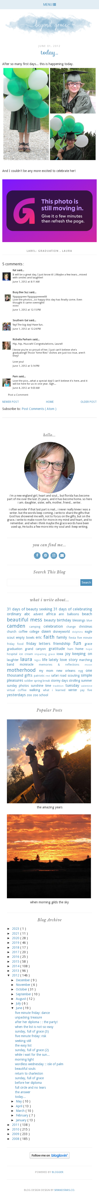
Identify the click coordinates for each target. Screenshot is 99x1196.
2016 (16, 957)
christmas (85, 626)
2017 (16, 952)
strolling (74, 680)
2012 (16, 975)
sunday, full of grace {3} (32, 1031)
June (19, 1008)
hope (89, 649)
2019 (16, 942)
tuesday (72, 685)
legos (37, 660)
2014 (16, 966)
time (48, 685)
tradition (58, 685)
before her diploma (28, 1082)
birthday (64, 620)
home (79, 649)
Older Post (89, 401)
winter (72, 690)
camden (16, 626)
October (22, 989)
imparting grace (45, 654)
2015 (16, 961)
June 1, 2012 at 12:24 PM (27, 328)
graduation (49, 250)
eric (39, 637)
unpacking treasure (28, 1017)
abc (27, 614)
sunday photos (18, 685)
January (21, 1120)
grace (88, 644)
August (21, 999)
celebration (53, 626)
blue (89, 620)
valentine (86, 685)
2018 (16, 947)
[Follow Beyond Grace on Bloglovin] (50, 1157)
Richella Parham (22, 339)
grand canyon (35, 649)
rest (48, 675)
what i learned (54, 690)
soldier (28, 680)
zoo (29, 695)
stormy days (59, 680)
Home (50, 401)
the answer (22, 1092)
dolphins (77, 631)
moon (88, 664)
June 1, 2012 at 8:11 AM (26, 281)
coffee (23, 631)
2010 (16, 1129)
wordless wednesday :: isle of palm (39, 1064)
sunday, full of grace (29, 1078)
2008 (16, 1139)
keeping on (82, 653)
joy (67, 653)
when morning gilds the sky (49, 902)
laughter (13, 660)
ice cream (26, 654)
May (19, 1101)
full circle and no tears (30, 1087)
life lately (50, 659)
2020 (16, 938)
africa (51, 614)
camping (34, 626)
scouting (74, 675)
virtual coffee (16, 690)
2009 (16, 1134)
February (22, 1115)
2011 (16, 1125)
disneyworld (61, 631)
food (20, 644)
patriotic (39, 675)
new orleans (65, 670)
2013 (16, 971)
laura (67, 250)
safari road (58, 675)
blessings (79, 620)
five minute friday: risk (30, 1036)
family (61, 637)
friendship (61, 643)
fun (77, 643)
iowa (60, 654)
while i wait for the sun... (32, 1054)
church (11, 631)
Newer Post (10, 401)
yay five (86, 690)
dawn (46, 631)
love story (69, 659)
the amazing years (49, 807)
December (23, 980)
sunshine (37, 685)
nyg (80, 670)
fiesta (72, 637)
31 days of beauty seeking (29, 609)
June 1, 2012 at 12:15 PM (27, 309)
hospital (12, 654)
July (19, 1003)
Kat (15, 270)
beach (87, 614)
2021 (16, 933)
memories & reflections (59, 664)
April (19, 1106)
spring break (42, 680)
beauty (50, 620)
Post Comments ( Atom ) (39, 409)
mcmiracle (26, 664)
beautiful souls (25, 1068)
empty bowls (25, 637)
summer (86, 680)
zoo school (40, 695)
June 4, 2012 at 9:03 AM (26, 387)
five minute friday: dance (32, 1013)
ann (61, 614)
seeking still (23, 1041)
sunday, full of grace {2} (32, 1050)
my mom (46, 670)
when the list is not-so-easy (34, 1027)
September (24, 994)
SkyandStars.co (64, 1190)
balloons (73, 614)
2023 (16, 928)
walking (34, 690)
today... (20, 1097)
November (23, 985)
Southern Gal (21, 320)
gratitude (57, 648)
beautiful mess (24, 620)
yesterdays (16, 694)
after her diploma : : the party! (36, 1022)
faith (49, 637)
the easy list (23, 1045)
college (34, 631)
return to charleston (29, 1073)
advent (38, 614)
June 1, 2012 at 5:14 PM (26, 365)
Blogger (57, 1172)
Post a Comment (18, 394)
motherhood (21, 670)
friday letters (38, 643)
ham (70, 649)
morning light (24, 1059)
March (21, 1111)
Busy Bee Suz (21, 292)
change (71, 626)
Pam (16, 376)
